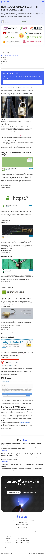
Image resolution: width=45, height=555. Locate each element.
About (37, 533)
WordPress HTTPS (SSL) (7, 321)
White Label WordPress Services (22, 540)
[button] (43, 1)
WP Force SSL (3, 57)
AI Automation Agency (22, 536)
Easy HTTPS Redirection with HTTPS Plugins (11, 55)
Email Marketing (7, 542)
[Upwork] (26, 527)
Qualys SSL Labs (21, 372)
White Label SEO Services (8, 544)
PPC (8, 540)
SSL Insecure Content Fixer (8, 210)
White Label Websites (22, 538)
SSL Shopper (3, 63)
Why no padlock (4, 61)
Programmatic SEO (8, 547)
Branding (8, 538)
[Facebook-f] (18, 527)
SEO (8, 533)
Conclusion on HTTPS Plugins (6, 65)
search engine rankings (17, 135)
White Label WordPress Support (22, 542)
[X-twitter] (21, 527)
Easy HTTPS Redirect (7, 173)
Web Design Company (7, 536)
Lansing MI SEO (22, 533)
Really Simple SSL (6, 241)
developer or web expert (27, 89)
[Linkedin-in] (24, 527)
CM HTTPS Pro (3, 59)
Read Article (4, 450)
